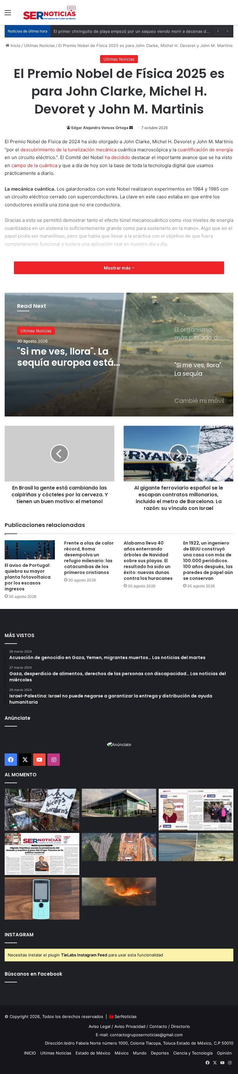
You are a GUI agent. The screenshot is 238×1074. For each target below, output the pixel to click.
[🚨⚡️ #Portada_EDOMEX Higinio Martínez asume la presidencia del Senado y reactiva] (42, 854)
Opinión (224, 1052)
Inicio (14, 45)
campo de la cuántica (34, 165)
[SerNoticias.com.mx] (49, 12)
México (122, 1052)
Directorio (180, 1026)
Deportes (160, 1052)
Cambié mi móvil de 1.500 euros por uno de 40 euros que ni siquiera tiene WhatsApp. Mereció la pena (78, 357)
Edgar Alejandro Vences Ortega (99, 127)
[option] (119, 354)
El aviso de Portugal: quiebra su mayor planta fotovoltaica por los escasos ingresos (28, 577)
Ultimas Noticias (39, 45)
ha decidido (117, 157)
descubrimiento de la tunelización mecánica (68, 150)
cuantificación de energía (205, 150)
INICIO (30, 1052)
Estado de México (93, 1052)
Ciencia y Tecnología (193, 1052)
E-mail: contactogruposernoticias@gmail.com (139, 1034)
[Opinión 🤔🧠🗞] (196, 810)
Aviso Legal (99, 1026)
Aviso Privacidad (129, 1026)
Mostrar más (118, 267)
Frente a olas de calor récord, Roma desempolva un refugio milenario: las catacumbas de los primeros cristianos (89, 558)
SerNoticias (126, 1016)
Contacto (158, 1026)
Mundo (140, 1052)
